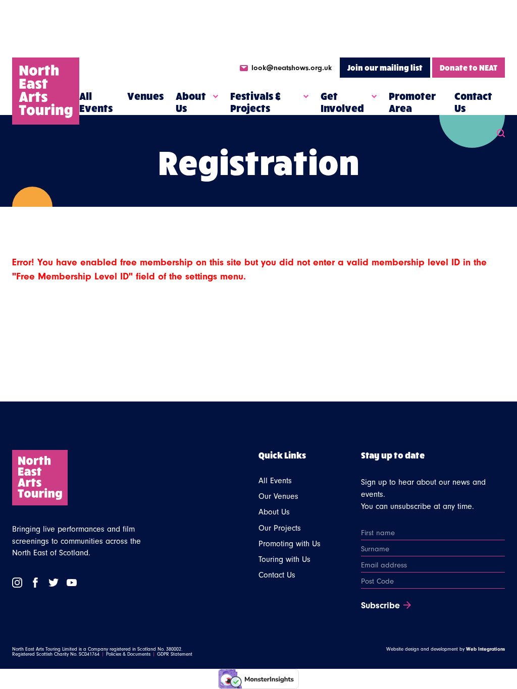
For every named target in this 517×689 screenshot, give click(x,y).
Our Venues (278, 496)
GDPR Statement (174, 654)
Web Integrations (485, 649)
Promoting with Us (289, 543)
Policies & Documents (128, 654)
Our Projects (279, 528)
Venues (145, 96)
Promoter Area (412, 102)
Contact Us (473, 102)
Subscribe (380, 605)
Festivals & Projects (255, 102)
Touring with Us (284, 559)
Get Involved (342, 102)
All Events (96, 102)
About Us (191, 102)
